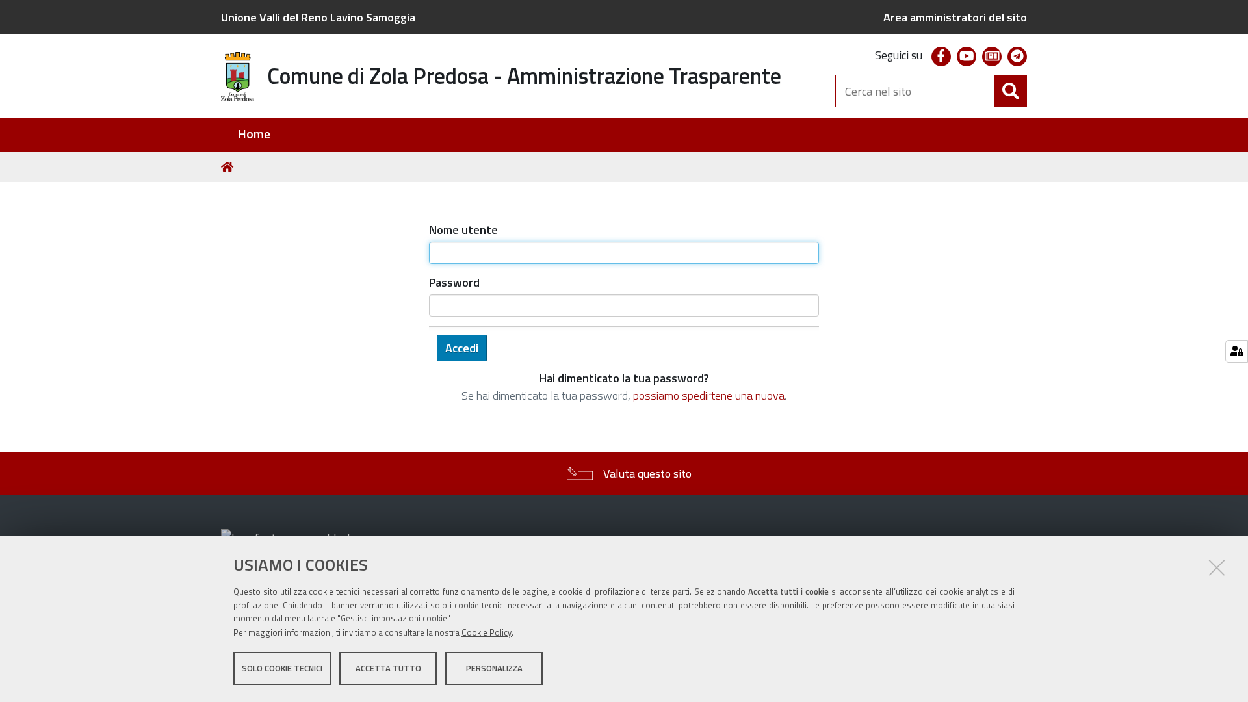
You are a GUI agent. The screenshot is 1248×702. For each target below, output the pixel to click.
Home (253, 134)
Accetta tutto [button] (388, 668)
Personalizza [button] (494, 668)
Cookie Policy (487, 632)
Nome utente (463, 230)
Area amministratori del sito (955, 17)
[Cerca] (1010, 91)
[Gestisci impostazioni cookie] (1236, 351)
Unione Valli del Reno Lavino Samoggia (318, 17)
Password (454, 282)
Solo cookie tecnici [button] (282, 668)
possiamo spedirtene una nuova (709, 395)
